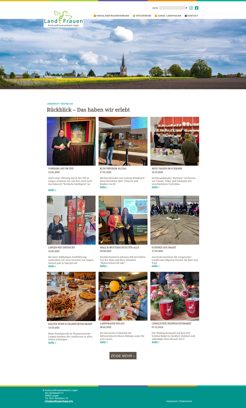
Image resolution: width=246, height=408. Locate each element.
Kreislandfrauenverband (113, 15)
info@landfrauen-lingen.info (59, 401)
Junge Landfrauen (169, 15)
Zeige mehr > (123, 355)
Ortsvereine (143, 15)
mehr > (52, 189)
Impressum (172, 401)
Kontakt (193, 15)
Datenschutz (185, 401)
